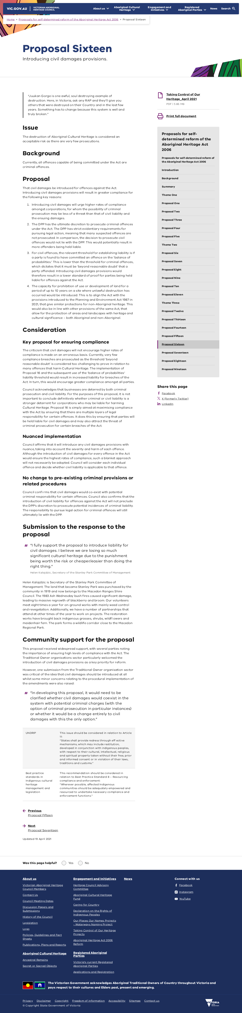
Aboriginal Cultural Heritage (45, 953)
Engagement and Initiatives (94, 878)
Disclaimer (44, 1001)
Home (11, 19)
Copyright (61, 1001)
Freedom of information (88, 1001)
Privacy (28, 1001)
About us (29, 878)
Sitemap (134, 1001)
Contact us (151, 1001)
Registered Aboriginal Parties (90, 954)
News (128, 878)
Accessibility (117, 1001)
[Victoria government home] (212, 1003)
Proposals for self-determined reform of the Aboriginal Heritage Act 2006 (68, 19)
